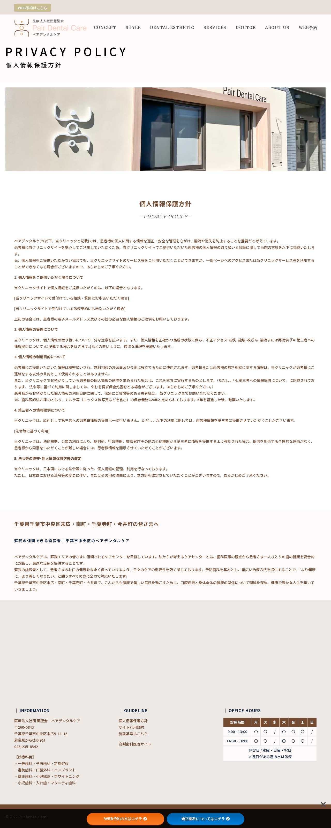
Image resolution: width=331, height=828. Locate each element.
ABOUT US (277, 27)
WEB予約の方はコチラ (123, 818)
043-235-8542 (26, 746)
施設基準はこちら (133, 733)
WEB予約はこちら (32, 7)
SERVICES (215, 27)
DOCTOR (246, 27)
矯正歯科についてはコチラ (203, 818)
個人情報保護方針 (133, 720)
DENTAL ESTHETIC (172, 27)
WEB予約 (308, 27)
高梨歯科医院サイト (135, 744)
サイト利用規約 (131, 727)
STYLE (133, 27)
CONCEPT (105, 27)
